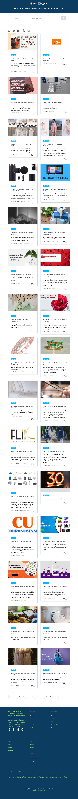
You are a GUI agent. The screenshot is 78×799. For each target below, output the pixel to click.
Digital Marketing (55, 724)
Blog (21, 8)
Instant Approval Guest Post (19, 777)
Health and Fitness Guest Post (59, 777)
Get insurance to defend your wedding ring (54, 407)
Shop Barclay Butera (17, 416)
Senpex (46, 288)
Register (56, 8)
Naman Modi (47, 241)
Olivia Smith (15, 71)
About (31, 715)
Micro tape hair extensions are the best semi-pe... (23, 674)
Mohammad (47, 465)
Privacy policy (33, 761)
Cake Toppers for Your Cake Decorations (19, 320)
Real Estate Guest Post (45, 776)
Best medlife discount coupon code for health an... (55, 59)
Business (53, 718)
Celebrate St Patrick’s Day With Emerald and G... (55, 363)
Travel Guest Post (12, 776)
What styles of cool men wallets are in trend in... (22, 103)
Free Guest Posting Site (32, 777)
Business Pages (37, 8)
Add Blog (10, 750)
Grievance (32, 721)
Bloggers (27, 8)
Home (16, 8)
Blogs (9, 744)
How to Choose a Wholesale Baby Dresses (53, 144)
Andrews (14, 371)
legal (31, 764)
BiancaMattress (16, 243)
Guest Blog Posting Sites (45, 777)
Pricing (10, 741)
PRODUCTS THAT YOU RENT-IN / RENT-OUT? (22, 144)
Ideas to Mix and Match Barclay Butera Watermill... (22, 407)
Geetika (46, 598)
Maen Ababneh (15, 112)
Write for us (32, 727)
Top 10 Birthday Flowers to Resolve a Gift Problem (54, 233)
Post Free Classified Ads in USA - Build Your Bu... (22, 497)
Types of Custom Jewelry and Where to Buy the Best (22, 363)
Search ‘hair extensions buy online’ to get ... (22, 452)
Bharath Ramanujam (17, 201)
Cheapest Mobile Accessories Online (54, 541)
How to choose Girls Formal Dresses (54, 451)
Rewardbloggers (33, 789)
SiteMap (32, 747)
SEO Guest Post (35, 776)
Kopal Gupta (15, 642)
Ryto (13, 154)
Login (50, 8)
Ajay (45, 199)
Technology (54, 715)
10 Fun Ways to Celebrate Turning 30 (54, 499)
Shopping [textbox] (16, 18)
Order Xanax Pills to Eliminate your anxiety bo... (53, 103)
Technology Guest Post (23, 776)
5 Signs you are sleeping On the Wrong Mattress (22, 233)
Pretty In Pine (15, 330)
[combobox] (19, 18)
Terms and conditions (35, 758)
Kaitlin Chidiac (16, 463)
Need (45, 111)
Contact (31, 718)
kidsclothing (47, 158)
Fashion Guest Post (57, 776)
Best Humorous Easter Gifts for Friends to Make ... (55, 320)
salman (46, 63)
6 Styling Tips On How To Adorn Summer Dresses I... (55, 674)
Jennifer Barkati (48, 375)
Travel (52, 727)
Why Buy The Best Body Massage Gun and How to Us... (22, 190)
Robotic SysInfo (41, 790)
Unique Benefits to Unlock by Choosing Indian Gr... (22, 632)
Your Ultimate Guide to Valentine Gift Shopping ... (54, 275)
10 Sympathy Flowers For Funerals (21, 274)
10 (55, 696)
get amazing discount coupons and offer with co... (21, 542)
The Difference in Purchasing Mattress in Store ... (54, 632)
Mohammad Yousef (17, 510)
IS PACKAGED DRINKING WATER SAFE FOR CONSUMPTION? (55, 587)
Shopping (13, 55)
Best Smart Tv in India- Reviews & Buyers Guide (55, 190)
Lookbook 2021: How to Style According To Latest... (22, 59)
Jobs (44, 8)
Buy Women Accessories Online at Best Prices (22, 587)
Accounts (32, 724)
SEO (52, 721)
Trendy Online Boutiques (51, 682)
